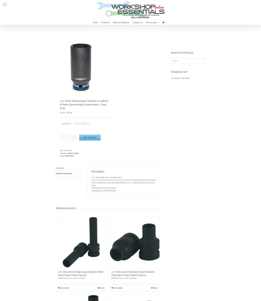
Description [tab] (60, 168)
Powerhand (69, 156)
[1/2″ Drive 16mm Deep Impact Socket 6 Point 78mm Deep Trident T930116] (81, 242)
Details (102, 288)
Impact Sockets (73, 153)
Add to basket (90, 137)
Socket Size (66, 124)
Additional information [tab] (64, 173)
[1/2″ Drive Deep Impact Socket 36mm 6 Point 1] (81, 67)
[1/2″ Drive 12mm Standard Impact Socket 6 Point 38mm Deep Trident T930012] (134, 242)
